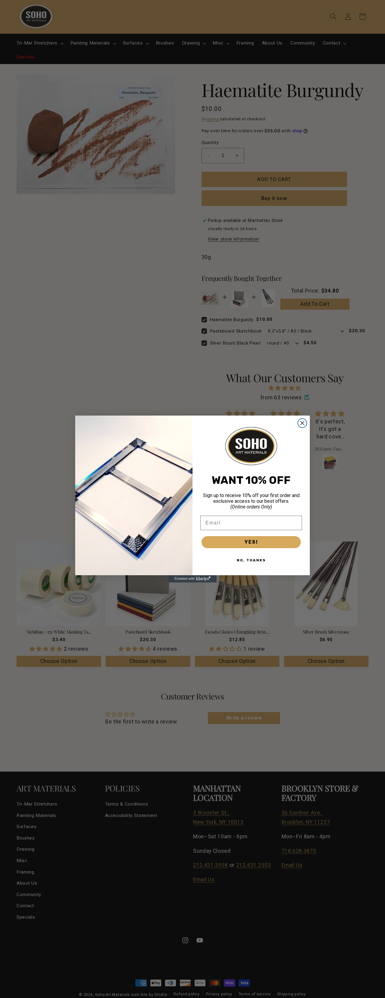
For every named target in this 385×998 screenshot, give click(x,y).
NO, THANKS (251, 560)
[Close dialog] (302, 423)
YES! (251, 542)
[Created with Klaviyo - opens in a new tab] (192, 578)
